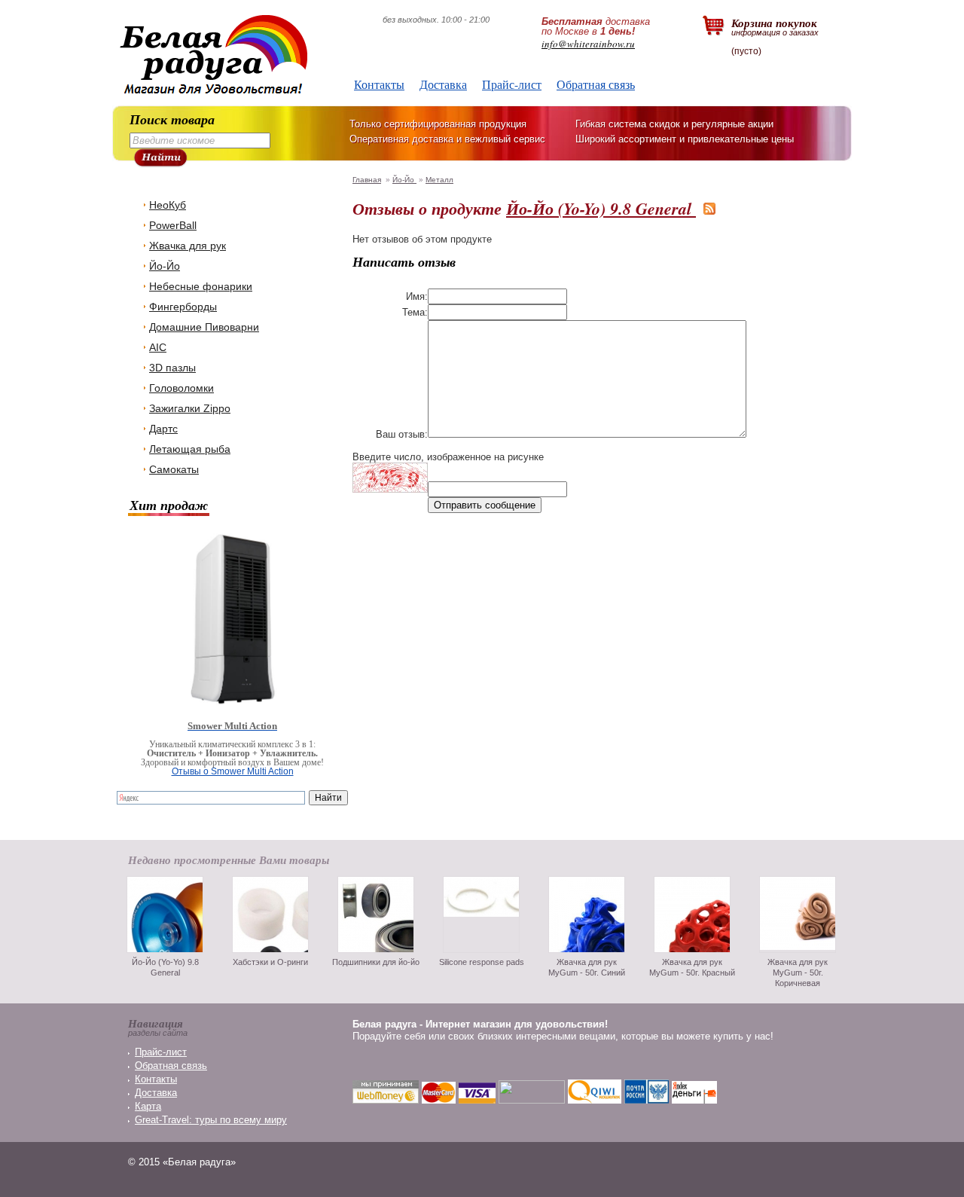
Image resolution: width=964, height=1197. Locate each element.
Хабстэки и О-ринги (270, 961)
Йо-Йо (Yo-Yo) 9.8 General (601, 208)
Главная (366, 180)
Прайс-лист (511, 84)
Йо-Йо (164, 266)
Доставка (443, 84)
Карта (148, 1106)
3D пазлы (172, 368)
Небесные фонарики (200, 286)
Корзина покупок (775, 26)
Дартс (163, 429)
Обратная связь (596, 84)
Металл (439, 180)
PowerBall (173, 225)
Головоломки (181, 388)
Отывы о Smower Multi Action (233, 771)
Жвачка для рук (187, 246)
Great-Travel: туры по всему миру (211, 1119)
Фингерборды (183, 307)
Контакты (379, 84)
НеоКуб (167, 205)
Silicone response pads (481, 961)
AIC (157, 347)
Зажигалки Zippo (189, 408)
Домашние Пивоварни (204, 327)
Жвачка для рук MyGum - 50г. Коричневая (797, 972)
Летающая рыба (189, 449)
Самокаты (174, 469)
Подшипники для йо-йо (375, 961)
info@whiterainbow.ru (588, 43)
